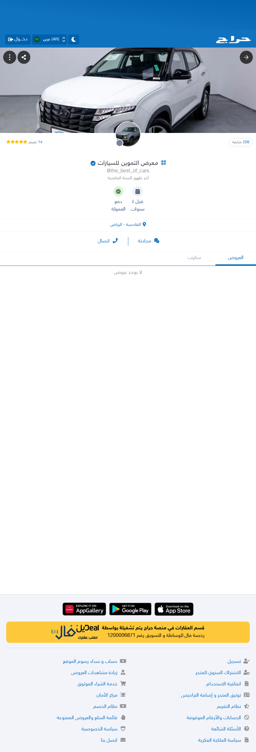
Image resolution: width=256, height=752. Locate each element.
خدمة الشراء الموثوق (97, 684)
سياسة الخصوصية (99, 729)
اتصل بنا (109, 741)
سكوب (194, 258)
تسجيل (234, 662)
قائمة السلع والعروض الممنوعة (87, 718)
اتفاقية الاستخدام (223, 684)
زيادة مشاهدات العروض (94, 673)
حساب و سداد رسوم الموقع (90, 662)
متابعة (240, 142)
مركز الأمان (106, 696)
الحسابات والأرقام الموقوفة (214, 718)
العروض (236, 258)
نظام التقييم (229, 707)
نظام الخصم (105, 707)
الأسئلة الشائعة (226, 729)
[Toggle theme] (73, 39)
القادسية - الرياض (125, 224)
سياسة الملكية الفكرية (219, 741)
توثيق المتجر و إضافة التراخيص (211, 696)
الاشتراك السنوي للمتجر (218, 673)
